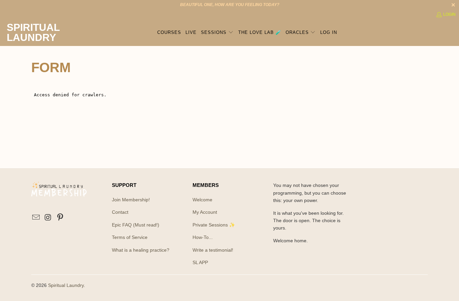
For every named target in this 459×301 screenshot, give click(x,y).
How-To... (203, 237)
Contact (120, 212)
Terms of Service (130, 237)
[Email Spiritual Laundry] (36, 217)
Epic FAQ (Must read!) (135, 225)
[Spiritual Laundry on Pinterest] (60, 217)
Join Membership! (131, 199)
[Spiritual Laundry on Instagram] (48, 217)
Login (449, 14)
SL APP (200, 262)
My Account (205, 212)
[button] (217, 33)
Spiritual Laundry (66, 285)
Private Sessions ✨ (214, 225)
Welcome (202, 199)
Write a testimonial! (213, 250)
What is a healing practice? (140, 250)
